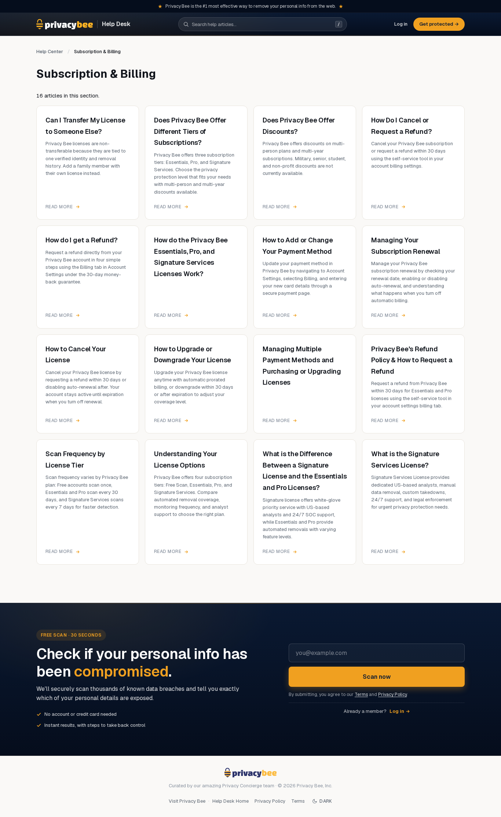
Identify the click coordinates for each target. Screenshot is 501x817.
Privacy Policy (392, 694)
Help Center (49, 51)
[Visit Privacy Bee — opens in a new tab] (64, 24)
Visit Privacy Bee (187, 801)
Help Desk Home (230, 801)
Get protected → (439, 24)
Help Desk (116, 24)
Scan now (377, 677)
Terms (361, 694)
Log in (400, 24)
